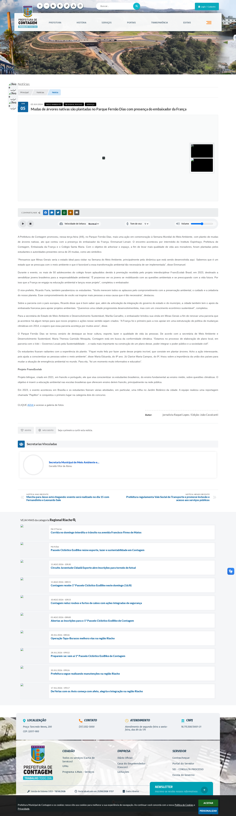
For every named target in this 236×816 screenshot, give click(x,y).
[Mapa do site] (73, 6)
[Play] (23, 223)
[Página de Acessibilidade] (80, 6)
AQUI (30, 405)
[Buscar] (136, 6)
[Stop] (30, 223)
